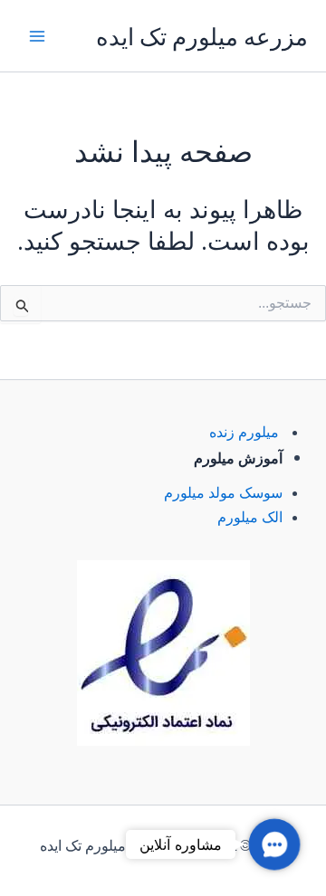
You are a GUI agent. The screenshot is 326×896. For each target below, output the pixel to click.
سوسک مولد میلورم (223, 492)
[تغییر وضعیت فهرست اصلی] (37, 35)
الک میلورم (250, 517)
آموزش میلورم (238, 458)
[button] (274, 844)
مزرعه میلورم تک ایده (202, 36)
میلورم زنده (244, 432)
